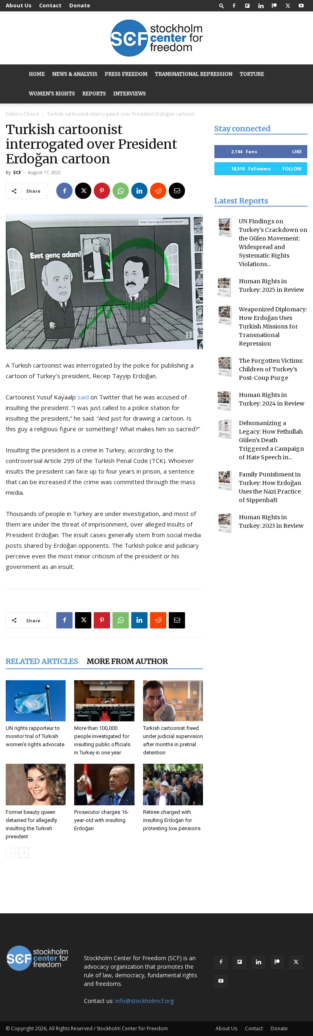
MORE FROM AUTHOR (127, 661)
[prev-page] (11, 853)
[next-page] (24, 853)
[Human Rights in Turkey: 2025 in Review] (224, 287)
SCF (17, 172)
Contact (50, 5)
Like (297, 151)
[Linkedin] (261, 5)
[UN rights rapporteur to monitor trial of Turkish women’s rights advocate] (36, 700)
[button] (222, 5)
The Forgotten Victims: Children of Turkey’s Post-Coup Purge (271, 369)
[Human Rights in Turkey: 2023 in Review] (224, 523)
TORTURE (252, 74)
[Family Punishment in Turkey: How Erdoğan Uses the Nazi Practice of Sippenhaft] (224, 480)
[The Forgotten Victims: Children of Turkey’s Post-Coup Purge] (224, 367)
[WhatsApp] (120, 191)
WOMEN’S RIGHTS (52, 93)
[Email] (177, 191)
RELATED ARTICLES (42, 661)
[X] (288, 5)
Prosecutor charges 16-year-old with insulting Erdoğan (101, 820)
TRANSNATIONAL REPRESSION (193, 74)
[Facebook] (234, 5)
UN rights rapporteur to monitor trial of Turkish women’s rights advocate (35, 736)
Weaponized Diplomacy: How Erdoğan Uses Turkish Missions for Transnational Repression (273, 326)
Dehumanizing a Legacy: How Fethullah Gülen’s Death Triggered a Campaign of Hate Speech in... (271, 440)
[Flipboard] (247, 5)
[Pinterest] (102, 191)
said (83, 397)
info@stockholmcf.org (144, 1001)
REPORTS (94, 93)
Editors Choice (22, 113)
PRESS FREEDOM (126, 74)
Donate (79, 5)
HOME (37, 74)
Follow (292, 168)
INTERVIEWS (129, 93)
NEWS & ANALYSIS (74, 74)
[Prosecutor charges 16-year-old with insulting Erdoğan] (104, 784)
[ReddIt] (158, 191)
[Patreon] (274, 5)
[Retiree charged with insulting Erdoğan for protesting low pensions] (173, 784)
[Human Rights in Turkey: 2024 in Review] (224, 401)
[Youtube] (301, 5)
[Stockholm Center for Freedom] (156, 38)
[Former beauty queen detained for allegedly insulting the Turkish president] (36, 784)
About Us (18, 5)
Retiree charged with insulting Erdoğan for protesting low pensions (172, 820)
